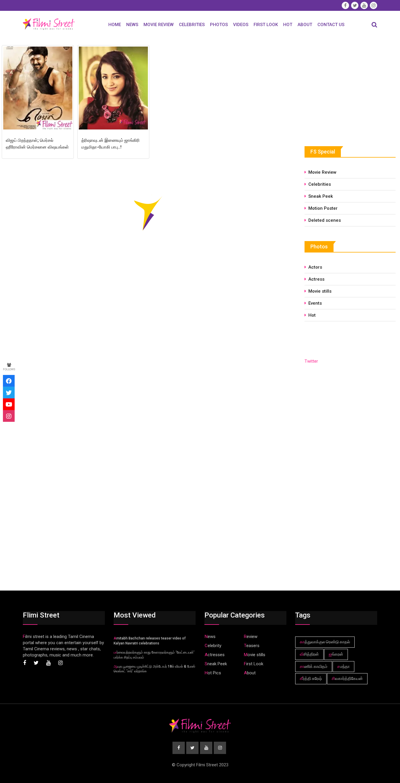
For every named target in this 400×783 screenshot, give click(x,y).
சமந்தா (343, 666)
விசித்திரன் (309, 654)
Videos (240, 24)
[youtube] (9, 404)
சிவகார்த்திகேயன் (347, 678)
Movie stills (319, 291)
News (132, 24)
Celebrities (192, 24)
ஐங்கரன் (336, 654)
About (305, 24)
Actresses (215, 654)
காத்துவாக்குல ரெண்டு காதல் (325, 641)
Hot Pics (213, 672)
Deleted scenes (324, 220)
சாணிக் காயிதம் (313, 666)
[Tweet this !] (9, 392)
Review (250, 636)
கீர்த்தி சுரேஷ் (311, 678)
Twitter (311, 361)
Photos (219, 24)
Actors (315, 267)
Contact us (330, 24)
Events (315, 303)
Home (114, 24)
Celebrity (213, 645)
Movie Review (158, 24)
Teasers (251, 645)
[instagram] (9, 416)
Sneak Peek (320, 196)
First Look (266, 24)
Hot (287, 24)
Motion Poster (323, 208)
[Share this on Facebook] (9, 381)
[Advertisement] (348, 87)
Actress (316, 279)
